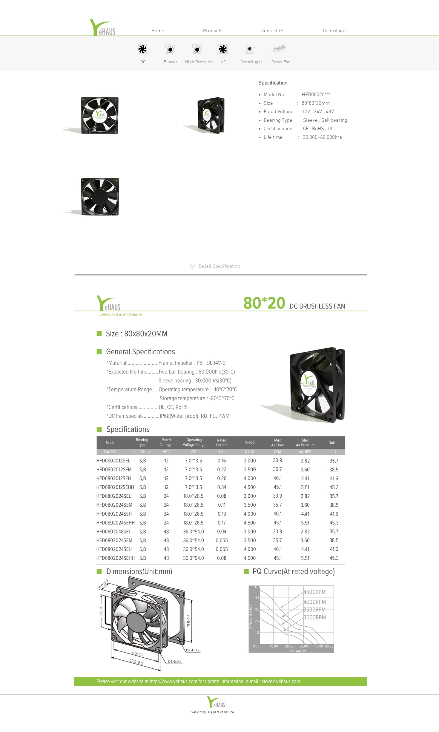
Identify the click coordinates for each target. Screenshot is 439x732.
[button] (213, 30)
